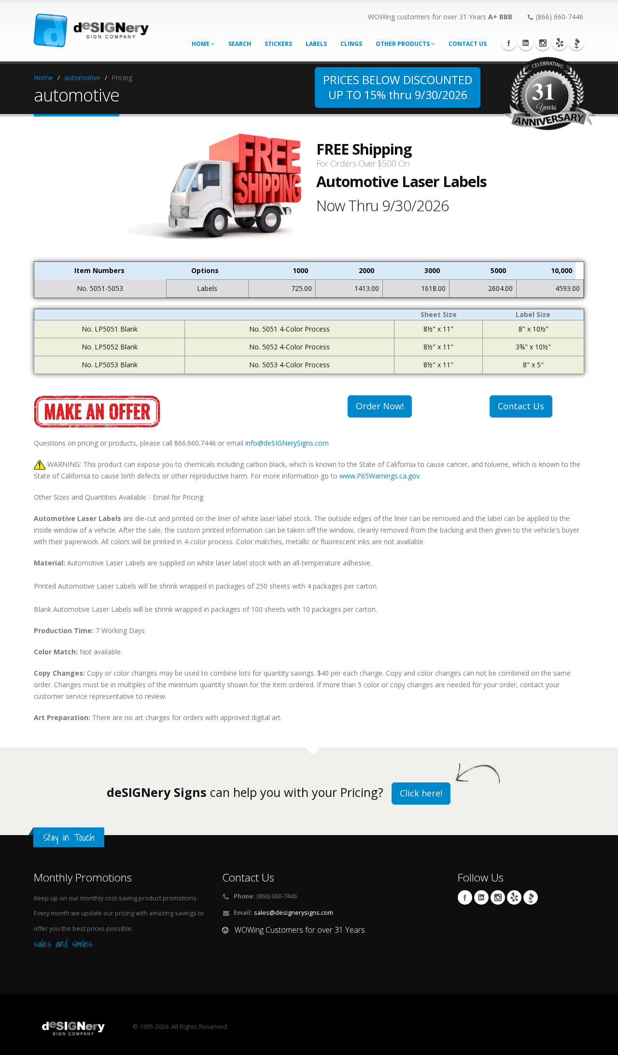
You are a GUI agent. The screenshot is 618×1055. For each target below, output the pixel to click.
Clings (351, 44)
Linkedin (526, 43)
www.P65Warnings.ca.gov (379, 475)
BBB (576, 43)
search (239, 44)
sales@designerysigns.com (293, 913)
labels (316, 44)
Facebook (509, 43)
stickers (278, 44)
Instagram (542, 43)
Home (201, 44)
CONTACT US (468, 44)
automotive (82, 77)
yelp (559, 43)
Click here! (421, 793)
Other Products (403, 44)
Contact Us (521, 406)
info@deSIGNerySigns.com (287, 443)
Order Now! (380, 406)
